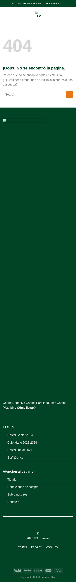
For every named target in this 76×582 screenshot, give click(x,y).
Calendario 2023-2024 (22, 442)
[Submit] (69, 94)
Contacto (13, 501)
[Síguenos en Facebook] (5, 416)
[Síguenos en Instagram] (9, 416)
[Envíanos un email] (18, 416)
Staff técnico (15, 457)
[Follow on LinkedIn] (44, 527)
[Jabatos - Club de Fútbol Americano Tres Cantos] (38, 13)
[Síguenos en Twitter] (14, 416)
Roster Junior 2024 (19, 450)
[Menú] (5, 13)
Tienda (11, 479)
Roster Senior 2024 (20, 435)
